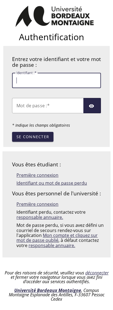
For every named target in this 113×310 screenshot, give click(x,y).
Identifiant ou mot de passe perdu (51, 183)
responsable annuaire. (39, 217)
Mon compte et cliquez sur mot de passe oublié (57, 237)
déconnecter (97, 273)
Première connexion (37, 175)
